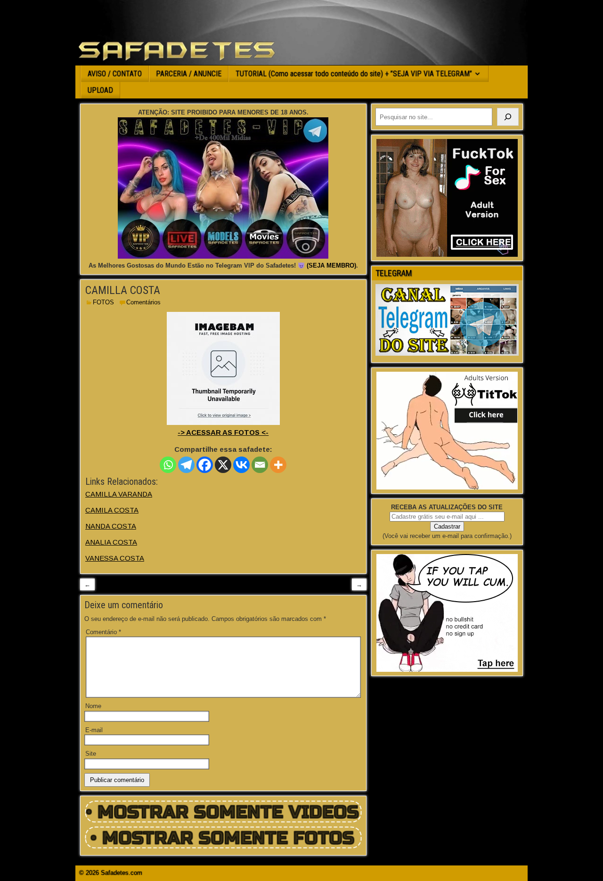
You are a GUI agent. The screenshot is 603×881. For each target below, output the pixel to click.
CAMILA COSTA (112, 510)
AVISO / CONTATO (115, 73)
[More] (278, 465)
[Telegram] (186, 465)
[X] (223, 465)
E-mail (94, 730)
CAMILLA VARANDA (118, 494)
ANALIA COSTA (111, 542)
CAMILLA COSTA (122, 290)
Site (90, 753)
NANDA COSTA (110, 526)
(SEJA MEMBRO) (331, 265)
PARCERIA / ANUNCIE (188, 73)
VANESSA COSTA (114, 558)
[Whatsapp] (168, 465)
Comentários (143, 302)
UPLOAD (100, 90)
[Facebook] (204, 465)
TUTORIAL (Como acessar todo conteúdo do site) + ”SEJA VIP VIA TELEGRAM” (354, 73)
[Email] (260, 465)
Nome (93, 706)
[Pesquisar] (508, 117)
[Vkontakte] (241, 465)
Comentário (103, 632)
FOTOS (103, 302)
